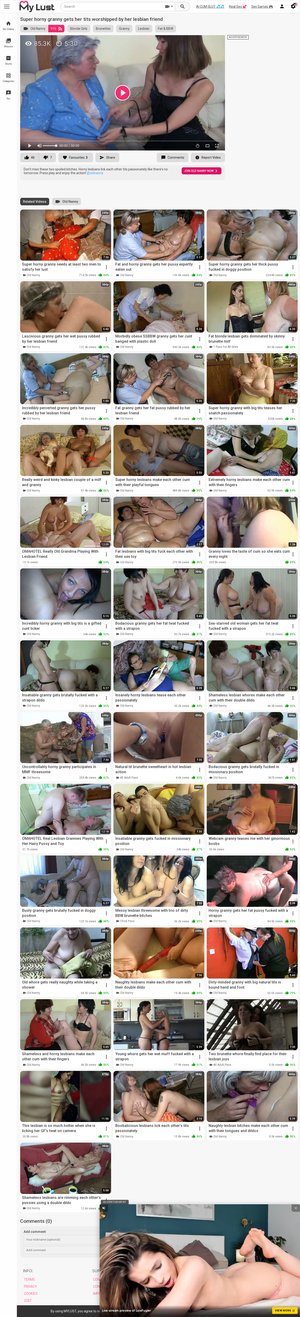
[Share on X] (216, 41)
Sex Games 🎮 (262, 6)
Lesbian (144, 28)
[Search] (182, 6)
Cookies (31, 1293)
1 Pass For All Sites (225, 347)
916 (53, 28)
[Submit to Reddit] (206, 41)
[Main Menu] (6, 6)
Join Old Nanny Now (199, 171)
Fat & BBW (165, 28)
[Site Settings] (293, 6)
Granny (124, 28)
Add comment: (35, 1232)
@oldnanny (95, 173)
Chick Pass (127, 921)
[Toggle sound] (104, 1208)
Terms (29, 1279)
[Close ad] (296, 1208)
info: (28, 1271)
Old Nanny (37, 28)
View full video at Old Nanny (171, 41)
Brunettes (103, 28)
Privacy (30, 1286)
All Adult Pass (129, 777)
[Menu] (282, 6)
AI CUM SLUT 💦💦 (210, 6)
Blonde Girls (78, 28)
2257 (27, 1300)
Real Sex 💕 (238, 6)
